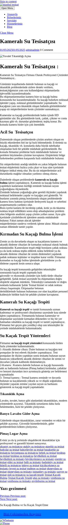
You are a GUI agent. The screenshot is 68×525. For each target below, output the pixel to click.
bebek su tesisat (47, 452)
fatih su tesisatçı (32, 462)
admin (32, 49)
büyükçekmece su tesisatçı (39, 459)
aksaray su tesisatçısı (11, 446)
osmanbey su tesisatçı (44, 471)
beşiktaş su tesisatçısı (21, 455)
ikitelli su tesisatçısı (10, 465)
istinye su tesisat (30, 465)
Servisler (12, 20)
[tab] (7, 8)
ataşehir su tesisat (54, 446)
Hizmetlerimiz (14, 23)
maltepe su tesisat (36, 468)
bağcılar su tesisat (9, 449)
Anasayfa (12, 14)
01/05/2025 (12, 49)
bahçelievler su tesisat (32, 449)
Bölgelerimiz (14, 17)
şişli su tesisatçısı (16, 474)
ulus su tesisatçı (41, 477)
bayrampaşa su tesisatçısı (24, 452)
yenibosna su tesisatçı (19, 481)
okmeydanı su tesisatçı (19, 471)
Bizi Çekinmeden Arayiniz (22, 514)
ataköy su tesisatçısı (34, 446)
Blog (9, 26)
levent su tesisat (17, 468)
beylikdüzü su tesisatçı (12, 459)
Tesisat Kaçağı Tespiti (20, 477)
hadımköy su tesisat (52, 462)
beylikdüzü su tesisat (45, 455)
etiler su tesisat (15, 462)
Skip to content (8, 1)
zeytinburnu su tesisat (43, 481)
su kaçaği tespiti (35, 474)
